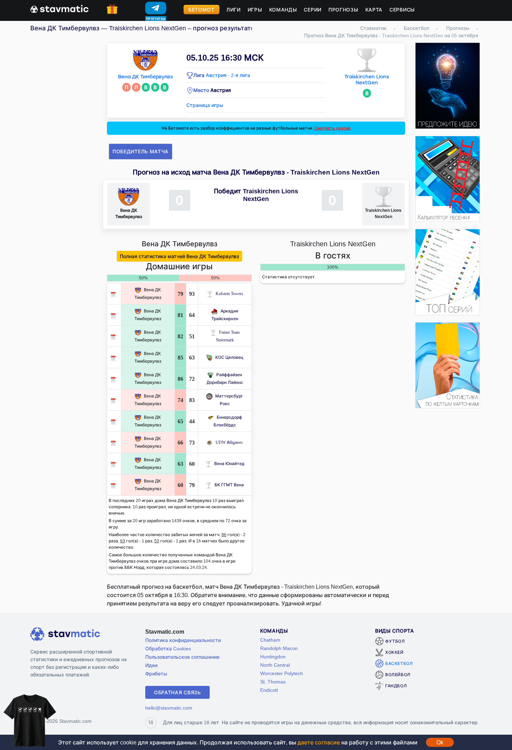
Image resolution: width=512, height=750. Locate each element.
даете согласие (318, 742)
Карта (374, 10)
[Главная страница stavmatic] (59, 8)
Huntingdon (273, 656)
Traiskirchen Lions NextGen (366, 80)
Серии (312, 10)
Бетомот (201, 10)
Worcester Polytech (281, 673)
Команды (283, 10)
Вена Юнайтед (229, 463)
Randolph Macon (279, 648)
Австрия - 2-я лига (228, 75)
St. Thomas (273, 682)
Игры (255, 10)
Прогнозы (343, 10)
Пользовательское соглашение (182, 657)
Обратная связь (177, 692)
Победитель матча (141, 151)
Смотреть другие (332, 128)
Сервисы (402, 10)
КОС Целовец (229, 357)
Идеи (151, 665)
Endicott (269, 690)
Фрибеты (156, 673)
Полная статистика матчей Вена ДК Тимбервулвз (179, 256)
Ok (439, 742)
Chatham (270, 640)
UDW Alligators (229, 442)
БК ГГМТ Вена (229, 484)
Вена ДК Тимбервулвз (145, 77)
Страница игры (204, 105)
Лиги (233, 10)
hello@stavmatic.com (168, 708)
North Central (275, 665)
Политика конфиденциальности (183, 640)
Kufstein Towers (229, 293)
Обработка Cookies (168, 648)
